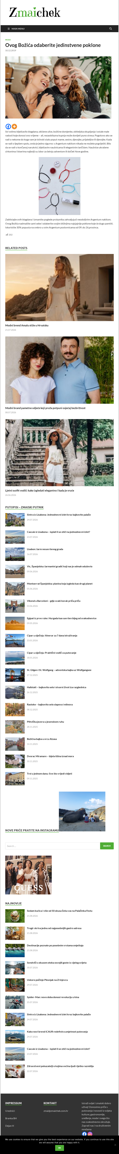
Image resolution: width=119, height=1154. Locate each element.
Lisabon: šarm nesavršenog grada (45, 549)
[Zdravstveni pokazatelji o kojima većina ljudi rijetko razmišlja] (15, 1066)
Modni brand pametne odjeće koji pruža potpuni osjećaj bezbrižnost (45, 408)
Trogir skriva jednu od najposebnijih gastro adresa (54, 928)
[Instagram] (90, 1134)
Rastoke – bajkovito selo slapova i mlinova (50, 704)
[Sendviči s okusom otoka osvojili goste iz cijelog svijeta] (15, 962)
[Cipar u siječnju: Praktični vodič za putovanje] (15, 652)
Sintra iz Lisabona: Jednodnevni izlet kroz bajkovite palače (59, 514)
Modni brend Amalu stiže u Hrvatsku (26, 325)
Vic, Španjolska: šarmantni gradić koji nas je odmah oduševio (59, 566)
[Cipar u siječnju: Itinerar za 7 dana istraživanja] (15, 635)
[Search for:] (59, 845)
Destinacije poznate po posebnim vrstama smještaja (55, 945)
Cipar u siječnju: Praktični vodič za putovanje (51, 652)
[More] (14, 126)
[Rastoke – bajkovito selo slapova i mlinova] (15, 704)
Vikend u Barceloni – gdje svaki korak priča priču (53, 600)
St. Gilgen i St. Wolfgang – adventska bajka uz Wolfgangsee (59, 669)
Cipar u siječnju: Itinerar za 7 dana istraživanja (52, 635)
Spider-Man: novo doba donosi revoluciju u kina (53, 997)
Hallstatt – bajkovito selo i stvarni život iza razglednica (56, 687)
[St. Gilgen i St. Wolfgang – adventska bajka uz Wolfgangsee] (15, 670)
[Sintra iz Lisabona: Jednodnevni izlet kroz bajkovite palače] (15, 514)
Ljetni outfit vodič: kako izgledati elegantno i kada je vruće (39, 490)
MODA (8, 40)
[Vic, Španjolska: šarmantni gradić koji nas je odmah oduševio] (15, 566)
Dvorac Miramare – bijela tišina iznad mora (50, 756)
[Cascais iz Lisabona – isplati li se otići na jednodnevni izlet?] (15, 532)
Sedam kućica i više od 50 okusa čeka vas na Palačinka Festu (59, 910)
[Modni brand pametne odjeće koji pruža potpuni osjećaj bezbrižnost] (59, 371)
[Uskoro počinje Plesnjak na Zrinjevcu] (15, 980)
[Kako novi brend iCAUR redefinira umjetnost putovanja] (15, 1031)
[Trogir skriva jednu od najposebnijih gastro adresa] (15, 928)
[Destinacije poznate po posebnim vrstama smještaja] (15, 945)
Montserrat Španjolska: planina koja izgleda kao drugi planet (60, 583)
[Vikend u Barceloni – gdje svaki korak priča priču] (15, 601)
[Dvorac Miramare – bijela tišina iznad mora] (15, 756)
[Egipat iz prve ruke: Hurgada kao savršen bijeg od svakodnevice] (15, 618)
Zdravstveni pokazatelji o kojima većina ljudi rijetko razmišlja (60, 1066)
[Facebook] (8, 126)
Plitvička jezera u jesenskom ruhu (45, 721)
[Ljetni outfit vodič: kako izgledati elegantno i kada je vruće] (59, 453)
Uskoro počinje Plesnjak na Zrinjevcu (47, 979)
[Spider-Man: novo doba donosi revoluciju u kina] (15, 997)
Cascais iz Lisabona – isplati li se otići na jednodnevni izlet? (58, 531)
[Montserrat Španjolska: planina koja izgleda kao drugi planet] (15, 583)
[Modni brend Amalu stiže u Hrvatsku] (59, 288)
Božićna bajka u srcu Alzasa (42, 738)
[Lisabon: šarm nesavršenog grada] (15, 549)
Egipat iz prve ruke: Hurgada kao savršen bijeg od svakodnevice (62, 618)
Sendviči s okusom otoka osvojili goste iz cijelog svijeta (56, 962)
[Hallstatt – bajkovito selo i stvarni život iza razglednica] (15, 687)
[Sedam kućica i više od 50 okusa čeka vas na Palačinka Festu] (15, 910)
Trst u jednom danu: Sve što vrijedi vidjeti (49, 773)
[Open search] (110, 28)
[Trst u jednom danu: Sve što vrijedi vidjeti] (15, 773)
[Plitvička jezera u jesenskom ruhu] (15, 721)
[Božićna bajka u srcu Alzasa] (15, 739)
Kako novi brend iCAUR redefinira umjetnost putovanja (57, 1031)
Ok (59, 1148)
